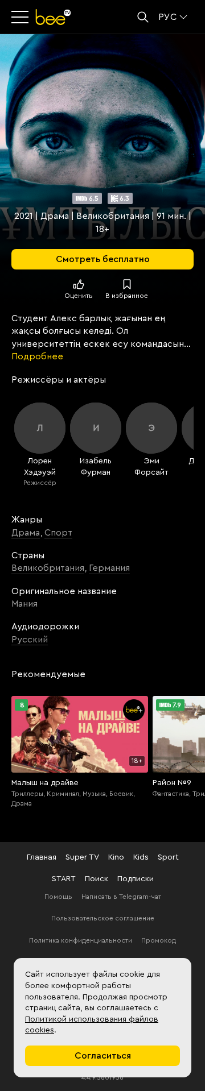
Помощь (58, 896)
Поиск (96, 879)
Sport (168, 857)
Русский (29, 639)
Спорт (58, 532)
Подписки (135, 879)
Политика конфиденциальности (80, 940)
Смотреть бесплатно (103, 259)
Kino (116, 857)
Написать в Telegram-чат (121, 896)
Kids (141, 857)
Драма (25, 532)
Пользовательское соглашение (102, 918)
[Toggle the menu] (21, 17)
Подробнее (37, 356)
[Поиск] (143, 17)
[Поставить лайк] (78, 284)
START (64, 879)
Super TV (82, 857)
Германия (109, 568)
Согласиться (103, 1055)
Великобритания (47, 568)
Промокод (158, 940)
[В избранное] (127, 284)
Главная (41, 857)
